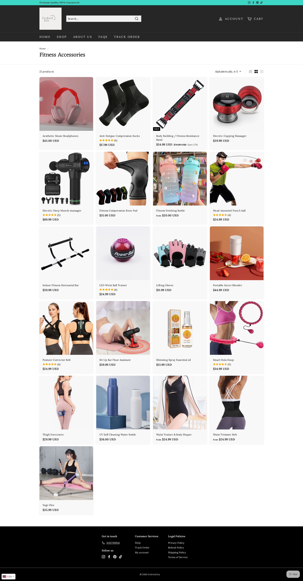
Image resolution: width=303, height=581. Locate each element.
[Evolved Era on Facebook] (109, 556)
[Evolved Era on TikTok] (120, 556)
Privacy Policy (176, 542)
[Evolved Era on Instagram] (103, 556)
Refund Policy (176, 547)
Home (44, 37)
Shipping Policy (177, 552)
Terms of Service (178, 557)
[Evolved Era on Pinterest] (114, 556)
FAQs (103, 37)
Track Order (127, 37)
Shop (62, 37)
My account (142, 552)
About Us (82, 37)
